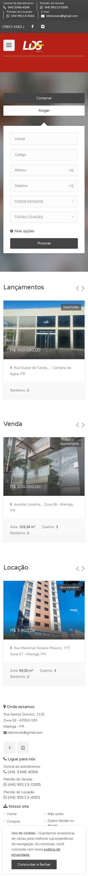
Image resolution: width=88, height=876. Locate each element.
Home (12, 814)
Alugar (44, 110)
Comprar (44, 98)
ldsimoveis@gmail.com (24, 733)
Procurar (44, 243)
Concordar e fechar (34, 864)
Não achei (55, 814)
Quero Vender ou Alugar (61, 823)
